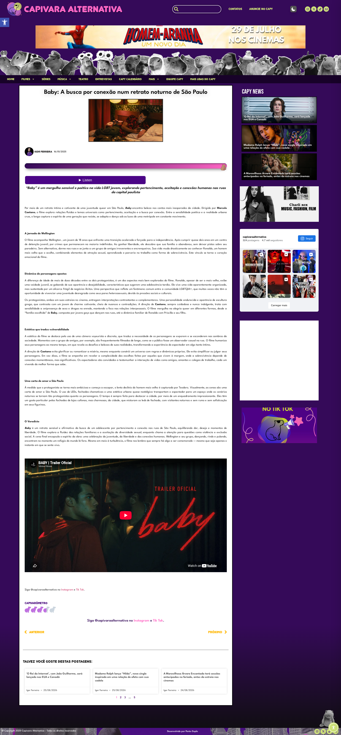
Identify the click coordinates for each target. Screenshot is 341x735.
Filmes (25, 79)
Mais (152, 79)
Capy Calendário (130, 79)
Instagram (67, 589)
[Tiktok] (320, 9)
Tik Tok (80, 589)
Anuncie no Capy (261, 9)
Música (62, 79)
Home (10, 79)
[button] (4, 22)
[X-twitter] (313, 9)
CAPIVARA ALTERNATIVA (73, 9)
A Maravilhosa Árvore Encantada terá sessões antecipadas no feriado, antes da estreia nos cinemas (192, 677)
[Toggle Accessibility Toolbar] (333, 727)
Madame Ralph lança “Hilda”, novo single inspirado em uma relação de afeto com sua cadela (122, 677)
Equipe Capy (174, 79)
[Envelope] (326, 9)
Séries (46, 79)
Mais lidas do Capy (202, 79)
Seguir (309, 238)
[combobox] (196, 9)
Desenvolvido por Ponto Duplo (182, 731)
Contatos (235, 9)
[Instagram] (307, 9)
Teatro (83, 79)
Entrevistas (103, 79)
